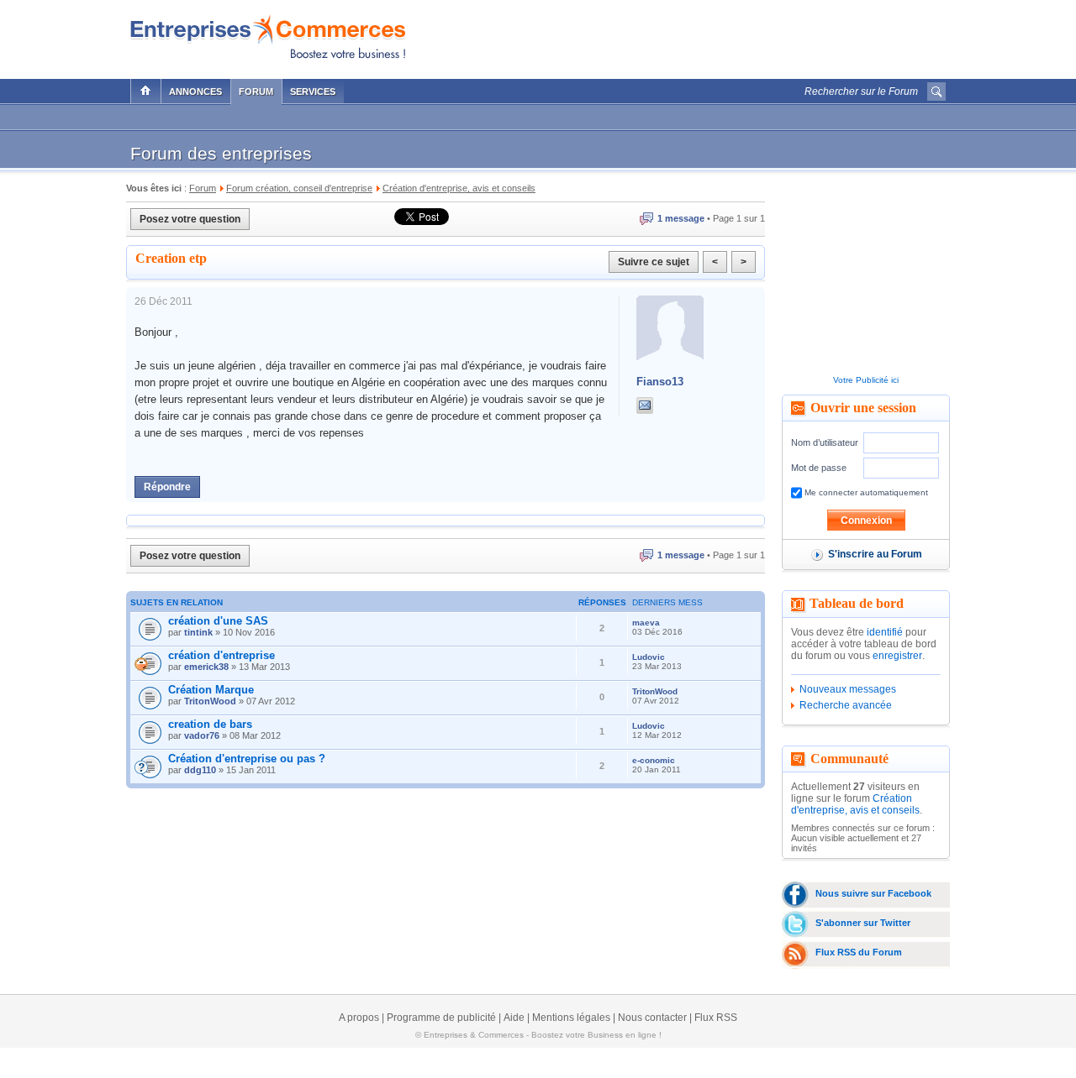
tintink (198, 632)
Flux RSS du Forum (858, 952)
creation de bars (210, 724)
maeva (646, 622)
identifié (885, 632)
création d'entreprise (221, 655)
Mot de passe (819, 468)
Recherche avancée (845, 705)
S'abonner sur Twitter (862, 923)
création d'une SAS (218, 621)
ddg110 (200, 770)
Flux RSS (715, 1017)
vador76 (201, 735)
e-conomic (653, 760)
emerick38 (206, 667)
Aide (514, 1017)
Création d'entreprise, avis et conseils (855, 804)
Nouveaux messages (847, 689)
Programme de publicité (441, 1017)
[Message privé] (644, 405)
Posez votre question (190, 219)
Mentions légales (571, 1017)
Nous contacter (652, 1017)
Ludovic (648, 657)
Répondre (167, 487)
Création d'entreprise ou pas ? (246, 758)
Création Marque (211, 689)
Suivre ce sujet (653, 262)
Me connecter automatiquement (865, 492)
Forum (256, 91)
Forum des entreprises (221, 153)
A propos (359, 1017)
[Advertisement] (749, 35)
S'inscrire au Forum (875, 554)
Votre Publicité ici (866, 380)
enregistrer (897, 656)
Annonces (195, 91)
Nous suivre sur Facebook (873, 893)
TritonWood (210, 701)
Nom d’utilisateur (824, 442)
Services (312, 91)
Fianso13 (659, 381)
